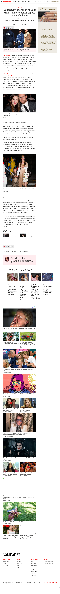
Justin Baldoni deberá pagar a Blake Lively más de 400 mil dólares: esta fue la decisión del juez (35, 290)
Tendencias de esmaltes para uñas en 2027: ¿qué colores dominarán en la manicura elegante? (12, 289)
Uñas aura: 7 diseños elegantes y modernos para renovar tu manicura (48, 25)
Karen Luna (15, 296)
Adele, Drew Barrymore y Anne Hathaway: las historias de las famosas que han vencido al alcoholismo (31, 237)
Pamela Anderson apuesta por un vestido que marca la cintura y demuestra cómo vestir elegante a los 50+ (48, 43)
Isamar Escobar (38, 298)
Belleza (34, 1)
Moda (29, 1)
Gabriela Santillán (23, 24)
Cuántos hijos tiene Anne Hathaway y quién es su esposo (14, 236)
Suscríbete (55, 1)
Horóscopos (41, 1)
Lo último (6, 251)
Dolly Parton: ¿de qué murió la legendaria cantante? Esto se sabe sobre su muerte (47, 30)
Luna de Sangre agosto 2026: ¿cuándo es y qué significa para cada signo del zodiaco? (47, 289)
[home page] (7, 1)
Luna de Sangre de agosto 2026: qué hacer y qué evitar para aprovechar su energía (48, 49)
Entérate (14, 251)
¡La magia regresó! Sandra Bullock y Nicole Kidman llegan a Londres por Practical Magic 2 (24, 291)
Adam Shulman (11, 75)
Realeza (24, 1)
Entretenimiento (16, 1)
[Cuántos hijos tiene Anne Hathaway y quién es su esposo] (6, 235)
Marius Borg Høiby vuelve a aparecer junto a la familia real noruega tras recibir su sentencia (48, 36)
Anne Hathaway (24, 251)
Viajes (48, 1)
